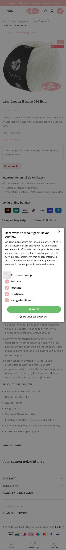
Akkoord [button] (34, 309)
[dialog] (33, 275)
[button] (33, 316)
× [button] (59, 231)
